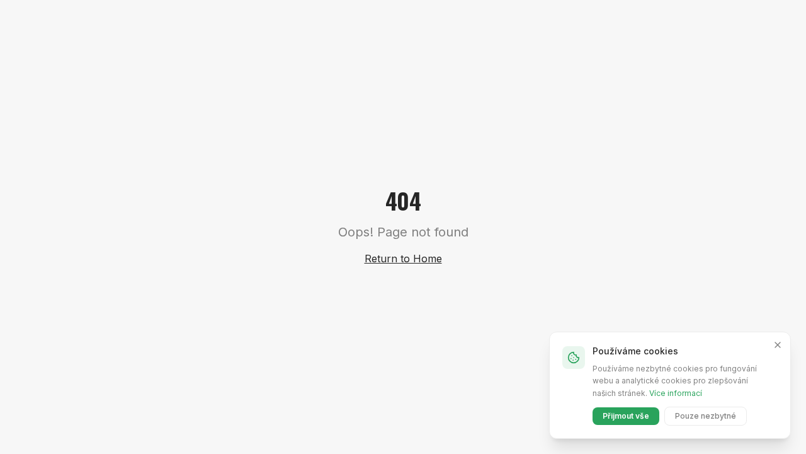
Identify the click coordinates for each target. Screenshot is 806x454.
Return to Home (403, 258)
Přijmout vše (626, 416)
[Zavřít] (777, 344)
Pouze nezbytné (705, 416)
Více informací (675, 393)
